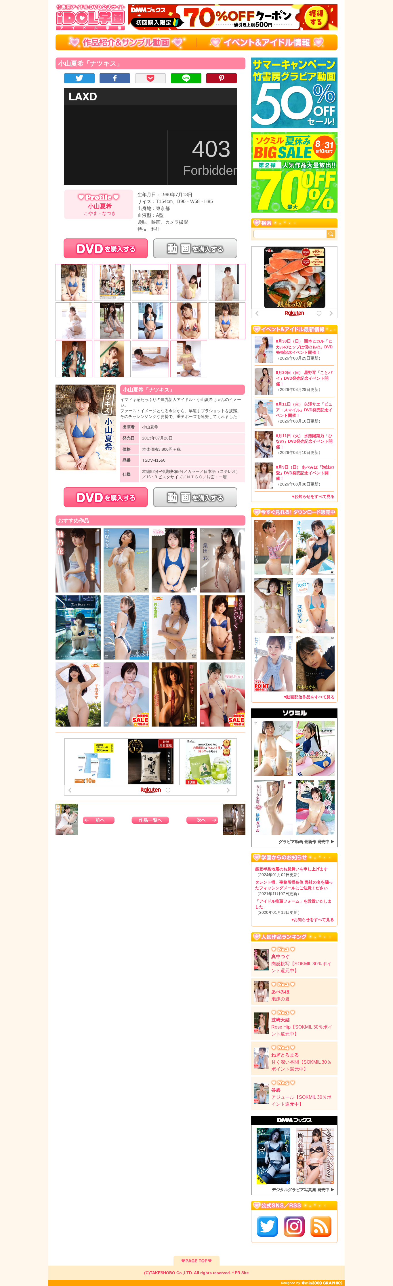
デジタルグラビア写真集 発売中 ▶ (303, 1189)
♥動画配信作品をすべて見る (309, 697)
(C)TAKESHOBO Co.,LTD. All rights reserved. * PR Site (196, 1272)
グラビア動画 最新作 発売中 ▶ (307, 841)
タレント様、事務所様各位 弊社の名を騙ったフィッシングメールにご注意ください (294, 888)
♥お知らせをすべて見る (313, 496)
